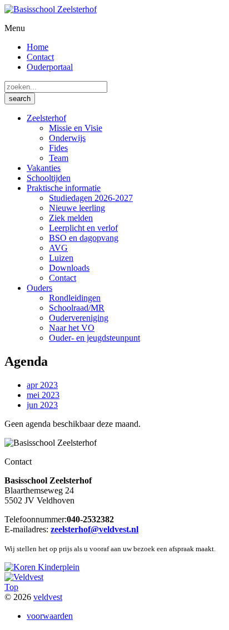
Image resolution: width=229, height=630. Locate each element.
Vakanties (44, 168)
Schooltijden (49, 178)
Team (58, 158)
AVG (58, 248)
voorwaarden (50, 616)
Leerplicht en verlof (83, 228)
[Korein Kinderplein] (41, 567)
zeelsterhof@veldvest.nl (94, 529)
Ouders (39, 288)
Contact (40, 57)
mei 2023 (43, 395)
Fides (58, 148)
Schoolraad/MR (76, 308)
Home (37, 47)
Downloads (69, 268)
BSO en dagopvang (83, 238)
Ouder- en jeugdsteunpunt (94, 337)
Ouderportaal (50, 67)
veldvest (47, 597)
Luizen (61, 258)
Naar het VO (71, 327)
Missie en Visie (75, 128)
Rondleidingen (75, 298)
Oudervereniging (78, 317)
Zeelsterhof (46, 118)
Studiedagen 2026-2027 (91, 198)
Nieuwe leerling (77, 208)
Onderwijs (67, 138)
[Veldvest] (23, 577)
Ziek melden (71, 218)
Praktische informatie (64, 188)
